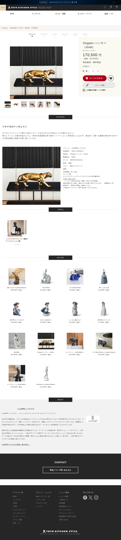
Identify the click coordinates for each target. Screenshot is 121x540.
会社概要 (62, 503)
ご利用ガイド (63, 500)
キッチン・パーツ (85, 14)
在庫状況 (86, 66)
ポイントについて (65, 510)
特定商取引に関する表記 (67, 516)
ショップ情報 (63, 496)
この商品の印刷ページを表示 (96, 90)
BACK (5, 28)
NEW (12, 14)
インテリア (36, 14)
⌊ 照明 (15, 506)
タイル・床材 (60, 14)
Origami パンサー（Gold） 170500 (24, 28)
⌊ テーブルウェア (19, 513)
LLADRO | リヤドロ (79, 148)
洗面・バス (109, 14)
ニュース (39, 506)
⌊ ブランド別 (40, 500)
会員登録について (65, 506)
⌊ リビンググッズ (19, 510)
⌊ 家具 (15, 503)
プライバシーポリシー (67, 513)
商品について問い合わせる (60, 470)
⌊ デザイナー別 (41, 503)
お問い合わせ (63, 520)
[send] (111, 78)
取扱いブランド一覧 (43, 496)
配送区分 (66, 157)
